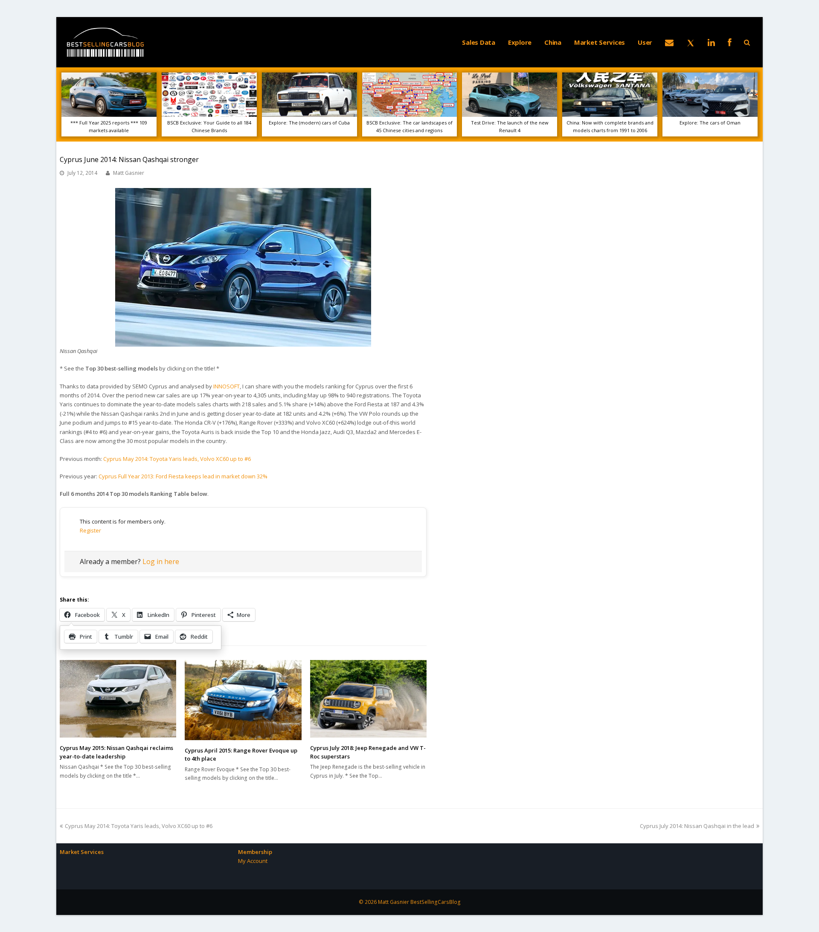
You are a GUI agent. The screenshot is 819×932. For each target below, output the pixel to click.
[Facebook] (729, 42)
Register (90, 530)
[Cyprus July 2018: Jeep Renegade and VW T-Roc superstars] (368, 699)
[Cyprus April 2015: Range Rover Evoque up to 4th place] (243, 700)
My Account (252, 861)
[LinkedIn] (711, 42)
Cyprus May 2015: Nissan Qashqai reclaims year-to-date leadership (116, 752)
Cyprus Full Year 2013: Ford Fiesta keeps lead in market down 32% (183, 476)
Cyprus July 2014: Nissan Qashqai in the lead (697, 826)
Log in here (160, 561)
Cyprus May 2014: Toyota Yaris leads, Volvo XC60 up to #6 (177, 459)
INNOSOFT (226, 386)
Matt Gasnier (128, 173)
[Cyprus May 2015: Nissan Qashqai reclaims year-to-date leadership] (118, 699)
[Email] (669, 42)
